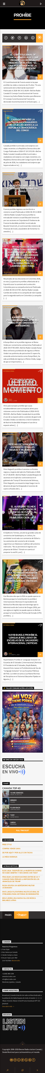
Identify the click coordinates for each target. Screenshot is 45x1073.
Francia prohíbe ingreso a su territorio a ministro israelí (22, 188)
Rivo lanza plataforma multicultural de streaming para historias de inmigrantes (20, 893)
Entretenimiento (9, 308)
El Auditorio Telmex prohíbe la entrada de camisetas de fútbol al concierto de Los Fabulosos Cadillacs (22, 512)
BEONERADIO (8, 272)
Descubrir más (7, 1006)
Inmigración (8, 111)
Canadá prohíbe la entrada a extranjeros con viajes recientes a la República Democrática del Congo (22, 124)
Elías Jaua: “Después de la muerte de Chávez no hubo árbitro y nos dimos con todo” (21, 872)
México (5, 498)
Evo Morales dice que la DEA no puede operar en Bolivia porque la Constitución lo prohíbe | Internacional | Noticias (22, 575)
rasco (10, 203)
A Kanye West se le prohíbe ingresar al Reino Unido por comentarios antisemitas (22, 321)
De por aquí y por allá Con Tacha (17, 853)
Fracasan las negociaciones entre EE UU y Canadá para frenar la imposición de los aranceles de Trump (21, 879)
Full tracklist (22, 830)
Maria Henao (8, 336)
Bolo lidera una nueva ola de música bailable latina (19, 899)
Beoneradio (16, 960)
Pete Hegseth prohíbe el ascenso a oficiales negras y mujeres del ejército (23, 448)
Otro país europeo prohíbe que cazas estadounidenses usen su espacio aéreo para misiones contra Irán (22, 385)
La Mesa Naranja (9, 857)
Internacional (8, 175)
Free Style (7, 844)
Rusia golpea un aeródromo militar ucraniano (18, 886)
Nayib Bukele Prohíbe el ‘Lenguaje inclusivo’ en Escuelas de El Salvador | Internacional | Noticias (22, 639)
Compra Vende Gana (11, 848)
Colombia (6, 48)
